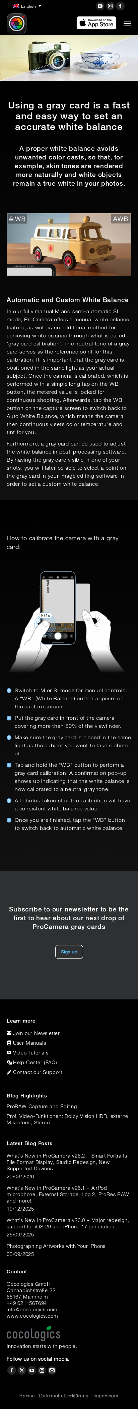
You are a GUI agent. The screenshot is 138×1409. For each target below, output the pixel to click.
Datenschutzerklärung (64, 1396)
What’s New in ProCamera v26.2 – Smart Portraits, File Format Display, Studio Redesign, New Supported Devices (68, 1162)
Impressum (106, 1396)
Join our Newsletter (36, 1033)
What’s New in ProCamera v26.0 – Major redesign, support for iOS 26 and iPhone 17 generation (68, 1223)
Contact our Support (37, 1072)
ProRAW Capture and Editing (42, 1106)
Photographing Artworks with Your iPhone (56, 1246)
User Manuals (29, 1043)
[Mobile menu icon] (127, 23)
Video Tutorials (31, 1052)
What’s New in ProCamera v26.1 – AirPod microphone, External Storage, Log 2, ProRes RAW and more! (68, 1194)
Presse (27, 1396)
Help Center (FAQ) (35, 1062)
